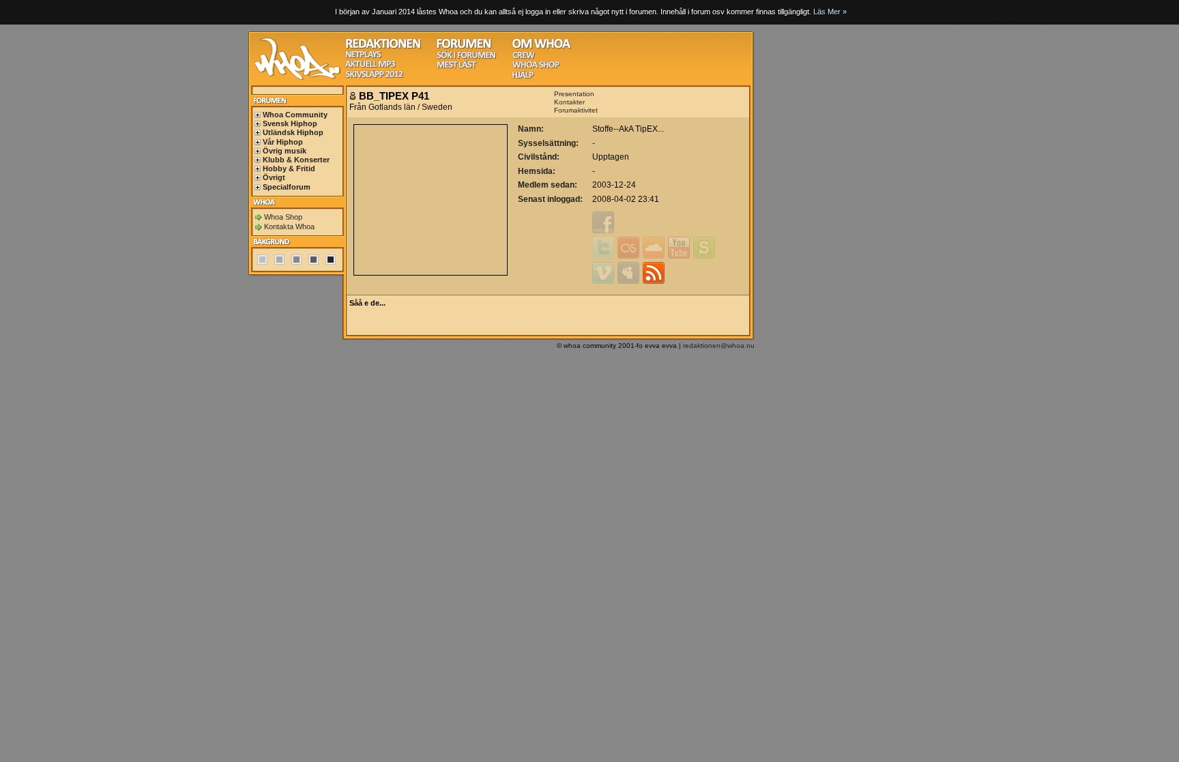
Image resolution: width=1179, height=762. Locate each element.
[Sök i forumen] (466, 57)
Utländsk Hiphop (293, 132)
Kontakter (569, 102)
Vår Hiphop (283, 142)
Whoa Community (295, 115)
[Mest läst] (456, 66)
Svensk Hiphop (290, 123)
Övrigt (274, 177)
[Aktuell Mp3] (370, 66)
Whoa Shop (283, 217)
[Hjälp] (523, 76)
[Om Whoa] (541, 46)
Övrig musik (284, 151)
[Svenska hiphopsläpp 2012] (374, 76)
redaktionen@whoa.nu (719, 345)
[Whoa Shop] (536, 66)
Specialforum (286, 187)
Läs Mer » (830, 12)
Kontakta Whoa (289, 226)
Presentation (574, 94)
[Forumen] (464, 46)
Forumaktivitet (576, 110)
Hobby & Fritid (289, 168)
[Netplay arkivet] (363, 56)
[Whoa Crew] (524, 57)
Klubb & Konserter (296, 160)
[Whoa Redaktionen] (383, 46)
